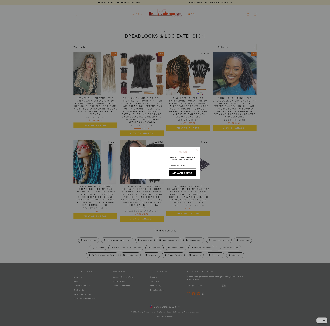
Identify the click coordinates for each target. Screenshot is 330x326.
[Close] (197, 150)
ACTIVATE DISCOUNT (182, 173)
